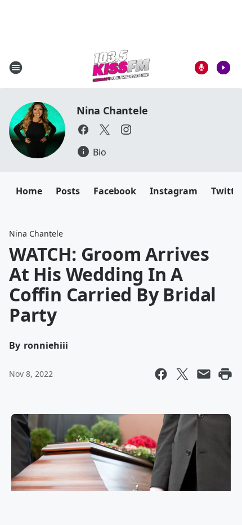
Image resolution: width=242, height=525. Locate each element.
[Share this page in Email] (204, 374)
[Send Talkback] (201, 67)
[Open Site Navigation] (16, 67)
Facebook (114, 191)
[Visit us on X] (104, 129)
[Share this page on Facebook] (161, 374)
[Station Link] (121, 67)
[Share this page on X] (182, 374)
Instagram (174, 191)
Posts (68, 191)
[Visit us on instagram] (126, 129)
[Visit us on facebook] (83, 129)
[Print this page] (225, 374)
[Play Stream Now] (223, 67)
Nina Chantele (112, 110)
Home (29, 191)
